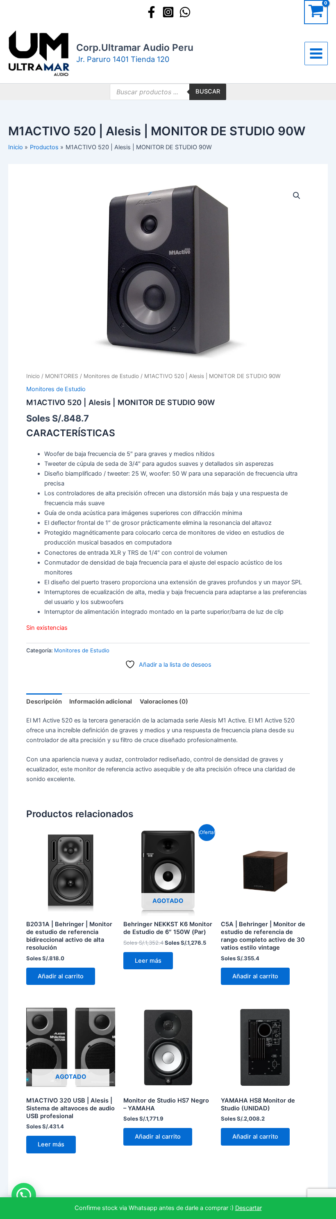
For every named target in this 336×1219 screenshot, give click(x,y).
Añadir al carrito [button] (61, 976)
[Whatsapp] (185, 12)
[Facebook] (151, 12)
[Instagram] (168, 12)
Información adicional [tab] (100, 701)
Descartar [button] (248, 1208)
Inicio (33, 376)
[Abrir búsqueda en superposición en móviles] (168, 92)
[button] (296, 195)
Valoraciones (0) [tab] (164, 701)
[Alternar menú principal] (316, 53)
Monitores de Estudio (111, 376)
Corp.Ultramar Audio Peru (134, 47)
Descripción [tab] (44, 701)
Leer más (148, 960)
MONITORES (61, 376)
